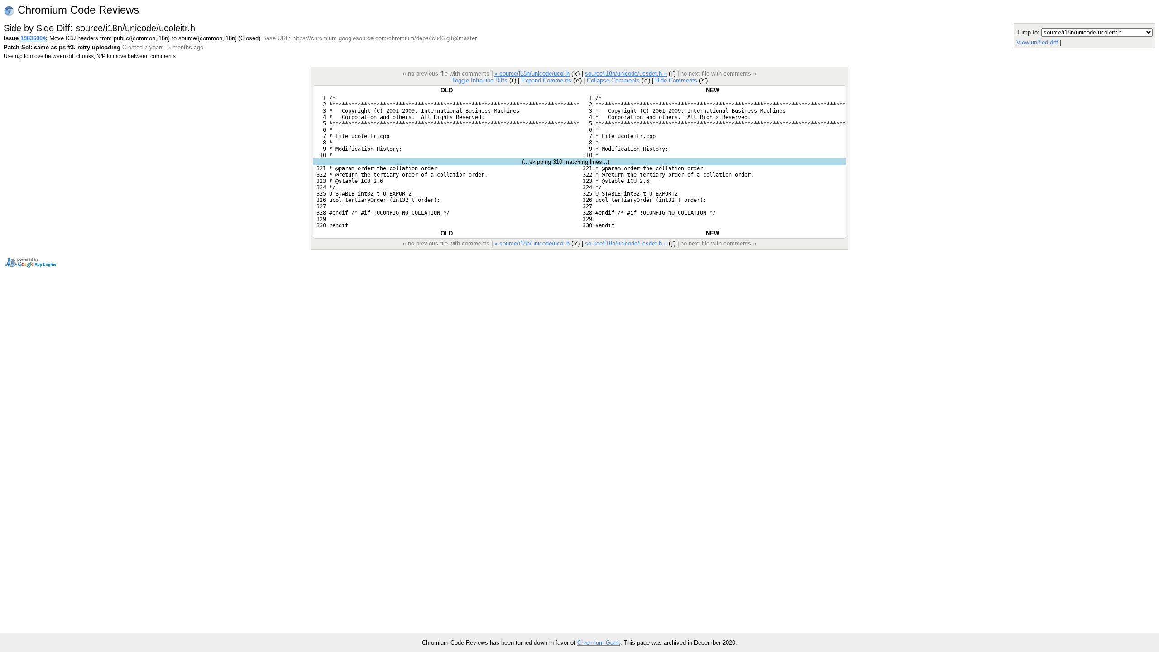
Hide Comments (676, 80)
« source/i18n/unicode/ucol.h (532, 73)
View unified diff (1037, 42)
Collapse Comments (613, 80)
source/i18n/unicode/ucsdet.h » (626, 73)
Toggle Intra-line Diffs (480, 80)
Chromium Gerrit (598, 642)
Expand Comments (546, 80)
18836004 (33, 38)
